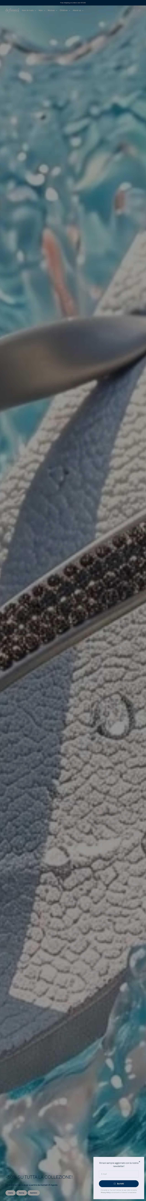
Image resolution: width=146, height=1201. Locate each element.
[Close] (139, 1162)
